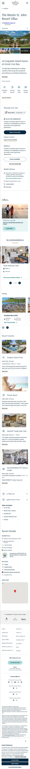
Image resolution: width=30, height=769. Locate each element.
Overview (5, 28)
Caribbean (5, 8)
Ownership (4, 636)
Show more (5, 371)
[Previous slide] (10, 283)
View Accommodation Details (11, 277)
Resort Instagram (8, 547)
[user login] (27, 3)
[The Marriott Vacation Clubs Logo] (15, 4)
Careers (18, 632)
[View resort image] (5, 51)
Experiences (5, 632)
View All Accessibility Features (13, 178)
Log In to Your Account (10, 140)
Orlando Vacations (6, 650)
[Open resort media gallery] (15, 39)
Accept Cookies (15, 760)
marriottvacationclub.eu (9, 734)
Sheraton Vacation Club (14, 692)
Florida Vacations (6, 646)
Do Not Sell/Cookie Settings (15, 767)
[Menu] (3, 3)
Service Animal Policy (9, 569)
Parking (6, 564)
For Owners (19, 643)
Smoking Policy (8, 567)
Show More (5, 76)
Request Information (7, 643)
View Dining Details (9, 322)
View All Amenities (6, 97)
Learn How (9, 228)
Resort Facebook (8, 550)
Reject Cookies (15, 763)
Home (3, 629)
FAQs (17, 647)
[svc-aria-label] (15, 619)
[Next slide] (20, 283)
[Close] (25, 741)
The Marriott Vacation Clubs (15, 680)
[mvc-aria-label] (6, 619)
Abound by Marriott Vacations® (12, 572)
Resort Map (8, 187)
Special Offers (5, 639)
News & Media (19, 636)
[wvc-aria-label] (23, 619)
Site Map (18, 650)
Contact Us (19, 629)
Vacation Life (19, 640)
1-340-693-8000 (10, 184)
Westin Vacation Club (14, 698)
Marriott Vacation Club (14, 686)
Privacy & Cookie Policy (20, 756)
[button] (15, 494)
